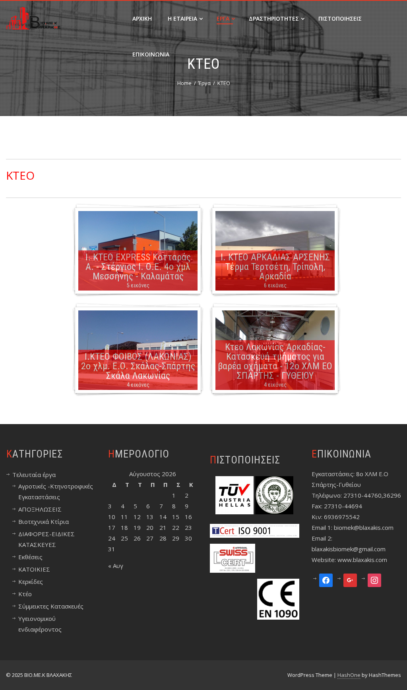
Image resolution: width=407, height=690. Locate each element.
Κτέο (25, 594)
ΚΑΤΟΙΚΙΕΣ (34, 569)
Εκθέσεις (30, 557)
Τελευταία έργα (34, 475)
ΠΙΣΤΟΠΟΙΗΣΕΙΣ (340, 18)
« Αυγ (115, 566)
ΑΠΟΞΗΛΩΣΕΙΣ (40, 509)
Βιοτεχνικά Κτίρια (43, 521)
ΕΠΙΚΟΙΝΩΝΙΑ (150, 54)
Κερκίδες (30, 581)
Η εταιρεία (182, 18)
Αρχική (142, 18)
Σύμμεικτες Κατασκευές (50, 606)
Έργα (223, 18)
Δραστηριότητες (274, 18)
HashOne (348, 674)
